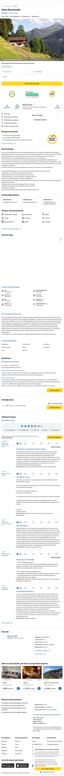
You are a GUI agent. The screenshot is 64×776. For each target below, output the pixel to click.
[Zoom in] (60, 239)
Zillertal (9, 324)
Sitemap (4, 753)
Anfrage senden (55, 390)
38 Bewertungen (13, 13)
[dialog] (47, 760)
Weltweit (4, 750)
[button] (58, 2)
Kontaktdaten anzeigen (40, 119)
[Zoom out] (60, 241)
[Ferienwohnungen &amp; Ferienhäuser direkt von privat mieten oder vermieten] (2, 2)
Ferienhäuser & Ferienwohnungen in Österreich (15, 703)
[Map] (32, 260)
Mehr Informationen (7, 143)
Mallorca (4, 747)
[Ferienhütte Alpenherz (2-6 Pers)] (52, 672)
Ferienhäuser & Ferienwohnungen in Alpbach (14, 712)
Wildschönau (17, 324)
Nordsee (4, 741)
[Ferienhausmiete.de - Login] (55, 2)
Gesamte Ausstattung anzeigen (10, 228)
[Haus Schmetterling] (11, 672)
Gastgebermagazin (53, 744)
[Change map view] (3, 239)
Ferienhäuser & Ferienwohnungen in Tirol (13, 705)
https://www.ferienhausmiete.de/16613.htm (48, 714)
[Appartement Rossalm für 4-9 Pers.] (32, 672)
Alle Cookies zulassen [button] (48, 768)
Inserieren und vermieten (54, 741)
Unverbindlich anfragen (32, 83)
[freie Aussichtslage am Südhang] (32, 40)
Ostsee (4, 744)
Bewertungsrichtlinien (7, 437)
